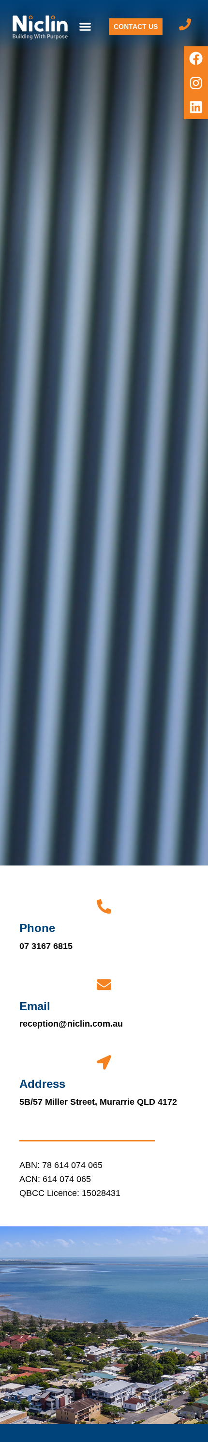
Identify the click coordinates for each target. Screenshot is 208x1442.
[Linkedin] (196, 107)
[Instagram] (196, 82)
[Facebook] (196, 58)
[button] (85, 26)
